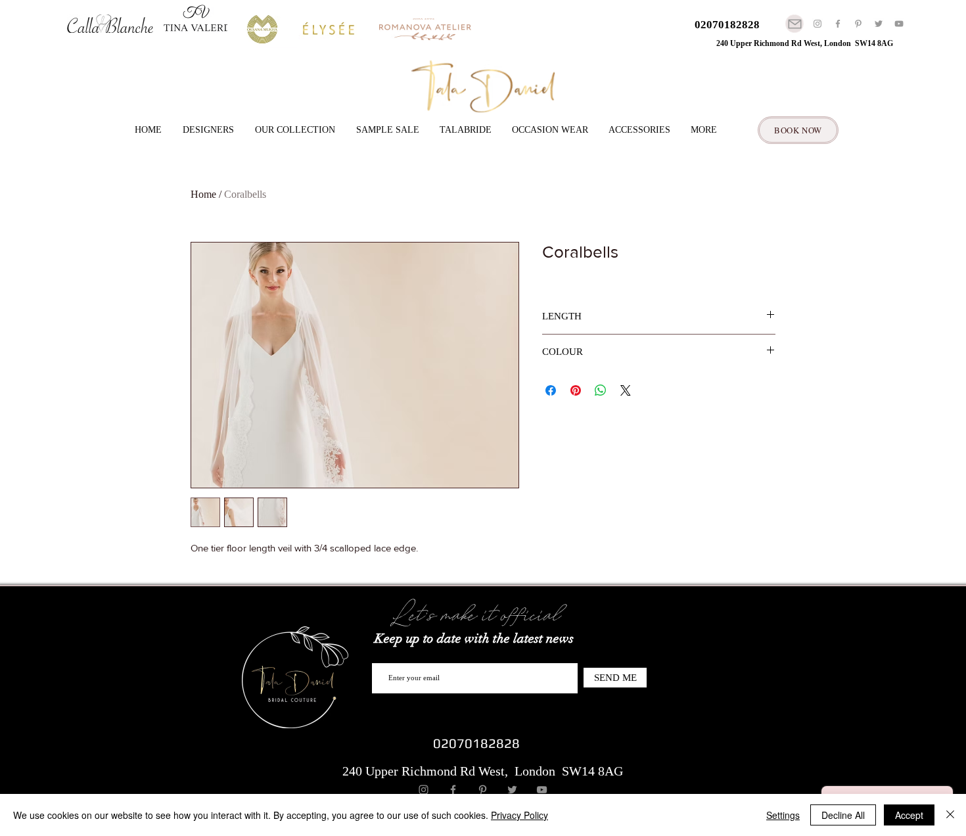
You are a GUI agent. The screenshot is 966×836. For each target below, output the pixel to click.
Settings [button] (783, 815)
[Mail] (794, 23)
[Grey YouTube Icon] (899, 23)
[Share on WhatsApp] (601, 390)
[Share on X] (625, 390)
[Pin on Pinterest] (576, 390)
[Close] (950, 814)
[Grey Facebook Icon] (838, 23)
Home (203, 194)
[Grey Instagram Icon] (817, 23)
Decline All (843, 815)
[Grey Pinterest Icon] (858, 23)
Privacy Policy (519, 815)
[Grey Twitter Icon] (878, 23)
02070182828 (727, 24)
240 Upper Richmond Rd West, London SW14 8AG (804, 43)
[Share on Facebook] (551, 390)
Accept (909, 815)
